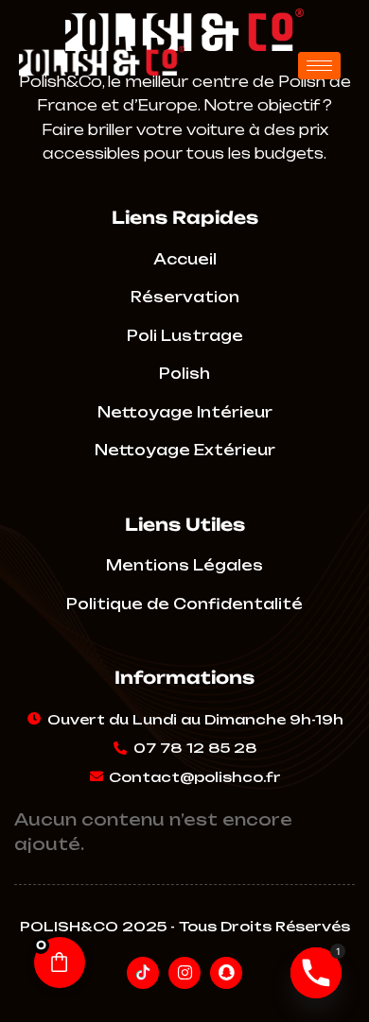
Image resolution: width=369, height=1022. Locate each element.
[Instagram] (184, 973)
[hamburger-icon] (319, 65)
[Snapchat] (226, 973)
